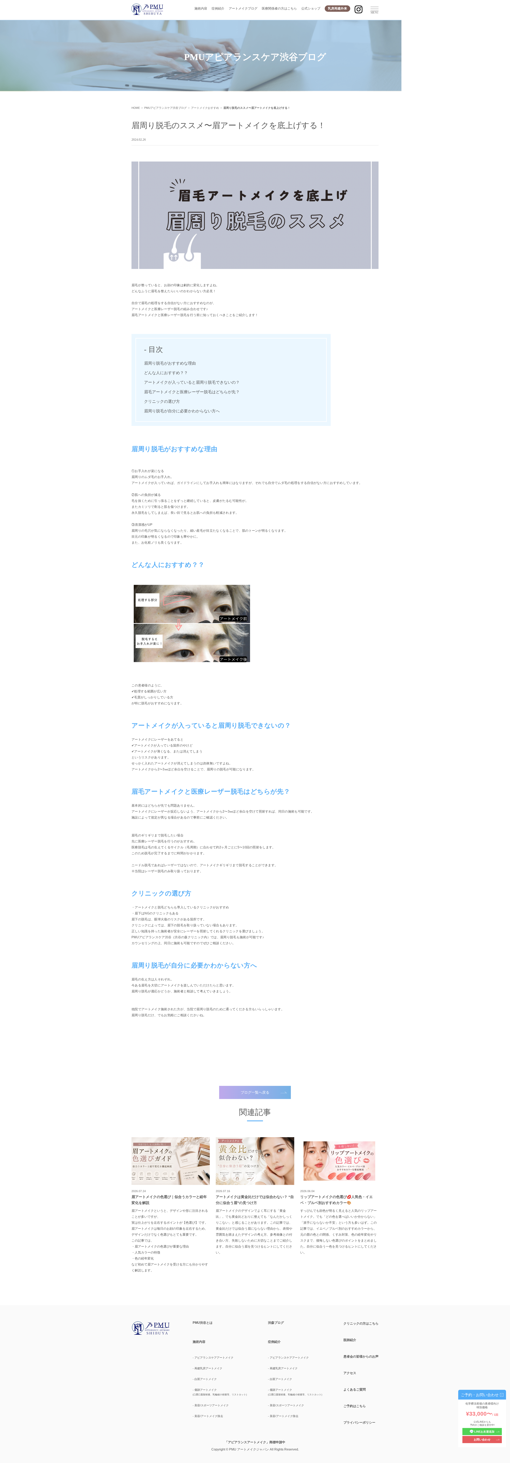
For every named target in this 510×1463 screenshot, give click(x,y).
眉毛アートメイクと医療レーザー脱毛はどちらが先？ (192, 392)
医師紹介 (349, 1340)
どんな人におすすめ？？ (166, 373)
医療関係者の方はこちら (279, 8)
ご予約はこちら (354, 1406)
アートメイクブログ (243, 8)
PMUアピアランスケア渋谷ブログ (165, 107)
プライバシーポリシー (359, 1422)
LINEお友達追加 (484, 1431)
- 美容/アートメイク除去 (208, 1416)
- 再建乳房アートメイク (207, 1368)
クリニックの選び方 (162, 401)
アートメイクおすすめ (205, 107)
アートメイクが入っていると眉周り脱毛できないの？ (192, 382)
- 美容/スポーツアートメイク (211, 1405)
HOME (135, 107)
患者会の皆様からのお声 (361, 1356)
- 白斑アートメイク (205, 1379)
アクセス (349, 1373)
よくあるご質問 (354, 1389)
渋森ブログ (276, 1322)
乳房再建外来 (337, 8)
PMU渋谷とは (203, 1322)
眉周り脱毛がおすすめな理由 (170, 363)
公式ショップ (310, 8)
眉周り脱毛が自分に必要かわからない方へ (182, 411)
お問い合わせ (482, 1439)
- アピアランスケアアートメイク (213, 1357)
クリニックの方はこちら (361, 1323)
